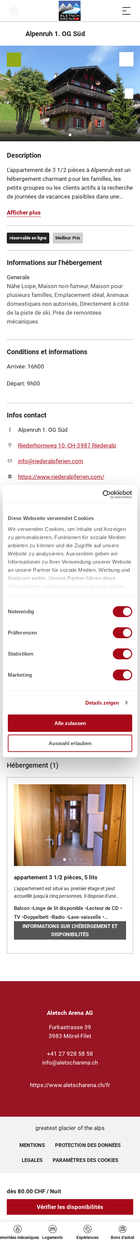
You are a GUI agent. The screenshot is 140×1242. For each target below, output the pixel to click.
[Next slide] (133, 93)
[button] (70, 134)
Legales (32, 1160)
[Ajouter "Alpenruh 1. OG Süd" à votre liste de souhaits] (126, 59)
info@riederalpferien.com (51, 461)
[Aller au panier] (113, 10)
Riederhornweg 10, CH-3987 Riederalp (67, 445)
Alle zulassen (70, 723)
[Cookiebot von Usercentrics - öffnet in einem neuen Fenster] (102, 494)
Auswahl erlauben (70, 743)
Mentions (32, 1145)
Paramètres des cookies (85, 1159)
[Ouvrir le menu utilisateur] (14, 10)
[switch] (122, 632)
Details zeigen (102, 703)
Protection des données (88, 1145)
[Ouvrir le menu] (126, 10)
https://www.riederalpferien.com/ (61, 476)
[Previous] (13, 34)
